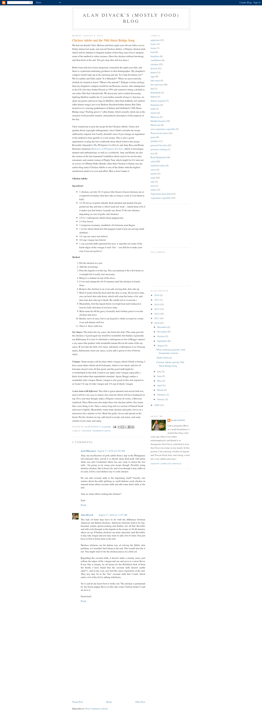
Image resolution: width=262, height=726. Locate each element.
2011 (157, 318)
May (159, 380)
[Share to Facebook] (129, 427)
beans (153, 48)
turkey (154, 189)
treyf (153, 185)
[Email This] (119, 427)
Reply (84, 504)
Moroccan (155, 124)
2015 (157, 299)
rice (152, 153)
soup (153, 177)
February (161, 394)
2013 (157, 309)
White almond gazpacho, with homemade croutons (170, 351)
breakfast (155, 56)
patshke (154, 141)
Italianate (155, 104)
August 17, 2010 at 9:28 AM (111, 450)
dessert (154, 68)
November (162, 331)
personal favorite (159, 145)
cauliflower (156, 60)
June (159, 376)
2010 (157, 322)
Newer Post (77, 701)
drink (153, 72)
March (160, 390)
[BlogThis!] (122, 427)
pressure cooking (159, 149)
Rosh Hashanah (158, 157)
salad (153, 161)
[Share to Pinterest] (133, 427)
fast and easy (157, 84)
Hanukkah (156, 92)
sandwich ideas (102, 431)
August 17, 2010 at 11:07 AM (113, 514)
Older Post (140, 701)
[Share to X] (126, 427)
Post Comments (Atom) (96, 708)
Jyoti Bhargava (88, 450)
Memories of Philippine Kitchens (107, 148)
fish (152, 88)
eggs (153, 76)
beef (153, 52)
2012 (157, 313)
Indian (154, 96)
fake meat (155, 80)
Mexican (155, 116)
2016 (157, 295)
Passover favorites (159, 133)
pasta (153, 137)
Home (109, 701)
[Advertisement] (99, 675)
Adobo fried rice (164, 357)
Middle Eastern (158, 121)
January (161, 399)
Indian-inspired (158, 100)
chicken (86, 431)
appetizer (155, 40)
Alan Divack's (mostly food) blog (131, 18)
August (161, 345)
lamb (153, 108)
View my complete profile (166, 464)
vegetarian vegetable (161, 197)
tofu (153, 181)
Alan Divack (87, 514)
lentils (154, 112)
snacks (154, 173)
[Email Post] (114, 427)
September (162, 340)
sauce (153, 169)
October (161, 336)
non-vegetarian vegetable (163, 129)
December (162, 327)
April (160, 385)
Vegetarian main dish (161, 193)
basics (153, 44)
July (159, 371)
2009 (157, 405)
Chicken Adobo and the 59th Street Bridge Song (170, 364)
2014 (157, 304)
